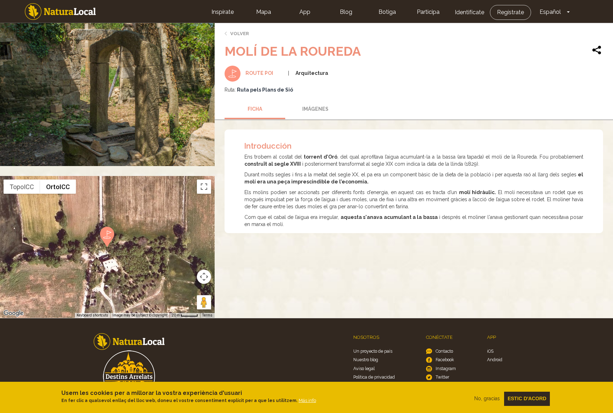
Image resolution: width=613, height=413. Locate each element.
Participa (428, 12)
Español (550, 12)
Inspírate (222, 12)
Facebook (445, 359)
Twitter (442, 377)
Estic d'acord (527, 398)
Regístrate (510, 12)
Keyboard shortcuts (92, 315)
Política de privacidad (374, 377)
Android (494, 359)
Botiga (387, 12)
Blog (346, 12)
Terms (207, 315)
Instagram (446, 368)
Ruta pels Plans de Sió (265, 90)
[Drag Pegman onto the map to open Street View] (204, 302)
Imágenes (315, 109)
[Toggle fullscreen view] (204, 187)
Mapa (263, 12)
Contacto (444, 351)
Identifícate (469, 12)
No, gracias (487, 398)
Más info (307, 400)
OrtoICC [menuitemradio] (58, 187)
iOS (490, 351)
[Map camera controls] (204, 277)
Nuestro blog (365, 359)
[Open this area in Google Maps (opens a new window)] (13, 313)
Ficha (255, 109)
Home (60, 11)
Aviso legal (364, 368)
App (304, 12)
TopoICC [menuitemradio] (22, 187)
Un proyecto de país (372, 351)
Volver (239, 33)
